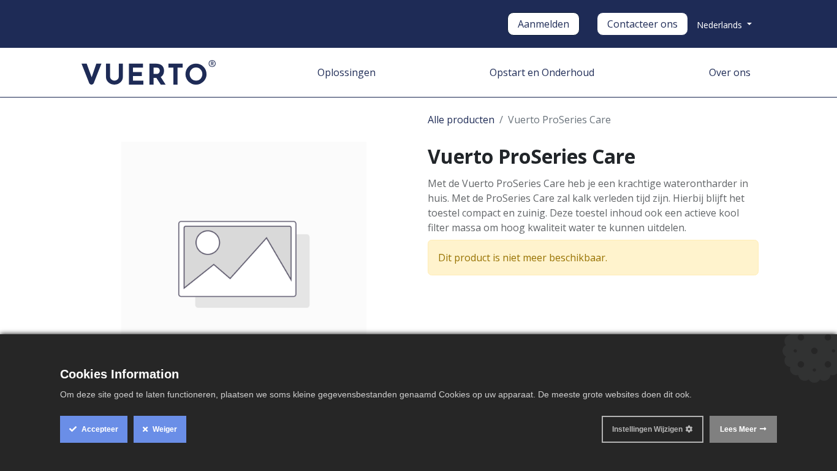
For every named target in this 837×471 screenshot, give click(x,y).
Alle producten (461, 119)
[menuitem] (346, 72)
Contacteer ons (642, 24)
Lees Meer (738, 429)
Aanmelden (543, 24)
